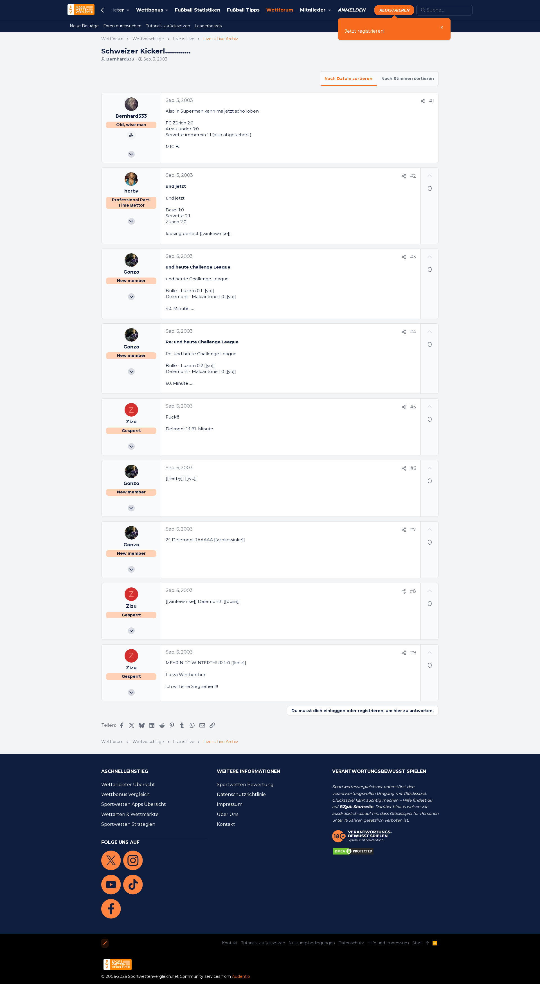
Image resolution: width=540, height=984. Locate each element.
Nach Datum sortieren (348, 78)
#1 (431, 101)
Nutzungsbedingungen (312, 942)
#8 (413, 591)
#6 (413, 468)
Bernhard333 (120, 59)
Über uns (227, 814)
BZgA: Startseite (356, 806)
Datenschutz (351, 942)
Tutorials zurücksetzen (263, 942)
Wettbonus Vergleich (125, 794)
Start (417, 942)
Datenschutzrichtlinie (241, 794)
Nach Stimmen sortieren (407, 78)
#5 (413, 407)
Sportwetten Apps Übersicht (133, 804)
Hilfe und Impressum (388, 942)
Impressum (229, 804)
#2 (413, 176)
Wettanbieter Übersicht (128, 784)
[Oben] (427, 943)
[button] (110, 10)
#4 (413, 331)
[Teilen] (423, 101)
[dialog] (394, 29)
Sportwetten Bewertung (245, 784)
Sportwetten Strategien (128, 824)
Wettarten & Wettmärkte (130, 814)
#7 (413, 529)
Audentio (241, 976)
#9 (413, 652)
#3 (413, 257)
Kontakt (226, 824)
